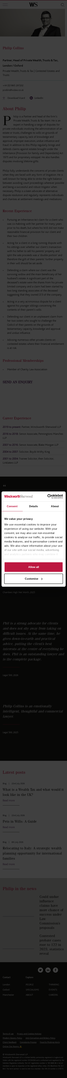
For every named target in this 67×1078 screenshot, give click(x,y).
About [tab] (55, 506)
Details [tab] (33, 506)
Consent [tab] (12, 506)
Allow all (33, 566)
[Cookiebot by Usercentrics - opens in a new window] (48, 496)
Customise (31, 578)
